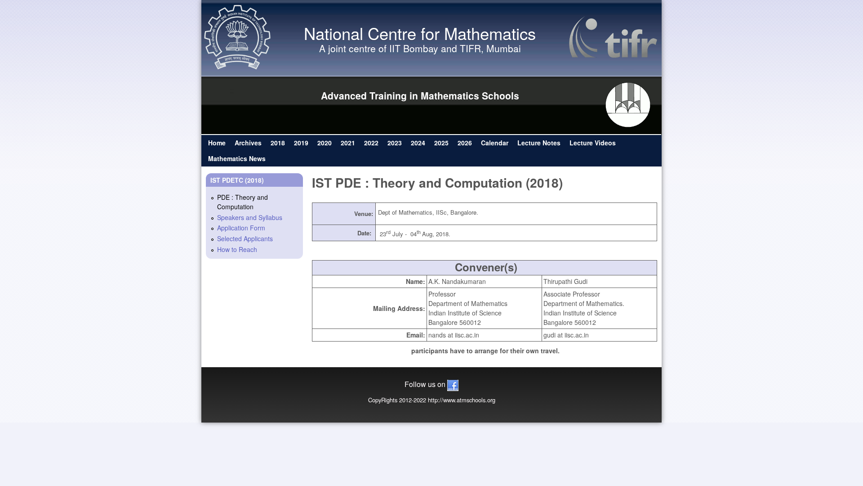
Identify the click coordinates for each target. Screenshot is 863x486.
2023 (394, 142)
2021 (348, 142)
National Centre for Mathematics (420, 33)
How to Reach (237, 249)
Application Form (241, 227)
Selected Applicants (245, 238)
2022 (371, 142)
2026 (465, 142)
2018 (278, 142)
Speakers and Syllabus (249, 217)
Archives (248, 142)
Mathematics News (237, 158)
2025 (441, 142)
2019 (301, 142)
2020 (324, 142)
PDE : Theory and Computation (242, 202)
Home (217, 142)
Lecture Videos (592, 142)
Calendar (494, 142)
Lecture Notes (539, 142)
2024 (418, 142)
